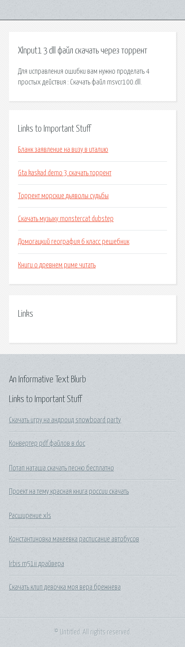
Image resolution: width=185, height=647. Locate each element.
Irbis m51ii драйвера (36, 563)
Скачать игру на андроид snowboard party (65, 420)
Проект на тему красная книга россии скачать (69, 491)
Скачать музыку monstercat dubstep (66, 218)
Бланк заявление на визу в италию (63, 149)
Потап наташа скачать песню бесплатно (61, 468)
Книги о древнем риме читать (57, 265)
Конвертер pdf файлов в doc (47, 443)
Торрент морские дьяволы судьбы (63, 195)
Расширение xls (30, 515)
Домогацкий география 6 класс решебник (73, 241)
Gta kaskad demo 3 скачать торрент (64, 173)
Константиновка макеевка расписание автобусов (74, 539)
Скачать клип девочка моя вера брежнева (65, 587)
